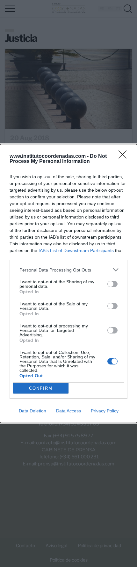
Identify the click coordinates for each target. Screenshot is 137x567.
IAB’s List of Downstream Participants (76, 250)
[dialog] (68, 283)
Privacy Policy (105, 410)
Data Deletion (32, 410)
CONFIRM (41, 388)
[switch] (112, 284)
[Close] (125, 156)
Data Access (68, 410)
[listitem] (68, 269)
